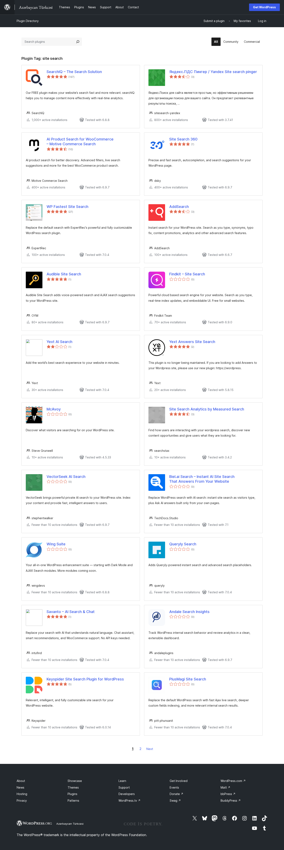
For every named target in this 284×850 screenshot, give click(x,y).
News (20, 787)
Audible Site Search (64, 274)
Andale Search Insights (189, 611)
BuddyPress (231, 800)
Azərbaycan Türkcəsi (70, 823)
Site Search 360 (183, 139)
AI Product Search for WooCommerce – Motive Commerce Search (80, 141)
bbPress (228, 794)
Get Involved (179, 781)
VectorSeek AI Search (66, 476)
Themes (73, 787)
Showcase (75, 781)
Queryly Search (182, 544)
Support (124, 787)
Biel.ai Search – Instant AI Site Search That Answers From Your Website (202, 479)
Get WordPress (264, 7)
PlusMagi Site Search (187, 679)
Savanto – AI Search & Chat (71, 611)
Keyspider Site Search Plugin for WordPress (85, 679)
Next (149, 749)
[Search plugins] (78, 42)
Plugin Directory (28, 21)
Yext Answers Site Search (192, 342)
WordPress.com (233, 781)
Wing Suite (56, 544)
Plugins (72, 794)
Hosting (22, 794)
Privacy (22, 800)
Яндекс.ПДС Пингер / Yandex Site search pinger (213, 72)
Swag (175, 800)
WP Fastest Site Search (67, 206)
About (21, 781)
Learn (122, 781)
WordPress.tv (130, 800)
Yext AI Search (59, 342)
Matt (225, 787)
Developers (127, 794)
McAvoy (54, 409)
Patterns (73, 800)
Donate (176, 794)
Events (174, 787)
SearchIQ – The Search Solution (74, 72)
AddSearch (179, 206)
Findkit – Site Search (187, 274)
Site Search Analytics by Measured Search (206, 409)
